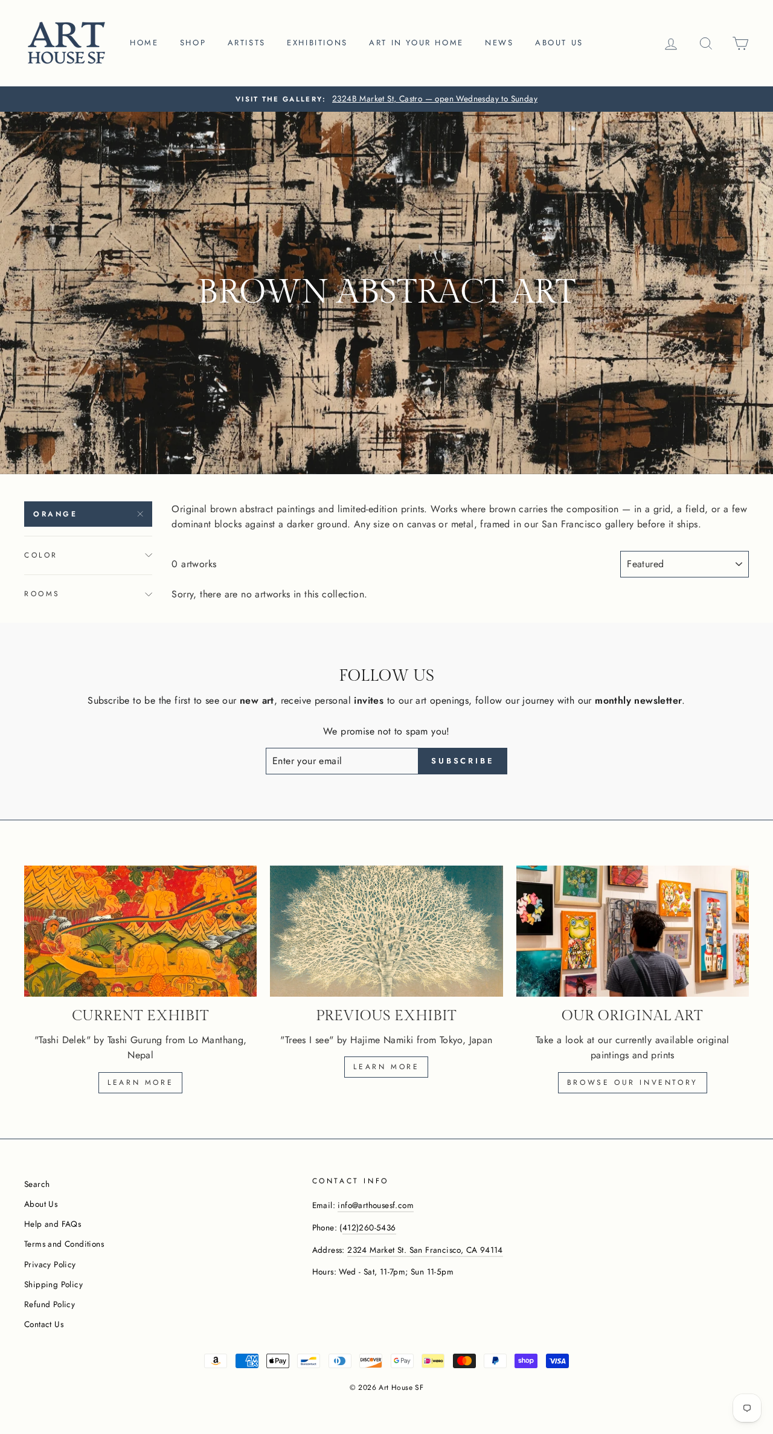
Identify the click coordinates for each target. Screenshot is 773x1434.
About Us (40, 1204)
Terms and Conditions (64, 1244)
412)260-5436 (369, 1227)
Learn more (140, 1082)
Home (144, 42)
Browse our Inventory (632, 1082)
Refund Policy (49, 1304)
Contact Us (43, 1324)
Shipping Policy (53, 1284)
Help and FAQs (52, 1224)
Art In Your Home (416, 42)
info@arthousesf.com (376, 1205)
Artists (247, 42)
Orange (55, 514)
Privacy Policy (50, 1264)
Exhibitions (317, 42)
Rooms (42, 593)
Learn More (386, 1066)
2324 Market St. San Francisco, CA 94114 (425, 1250)
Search (37, 1184)
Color (41, 555)
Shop (193, 42)
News (499, 42)
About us (559, 42)
